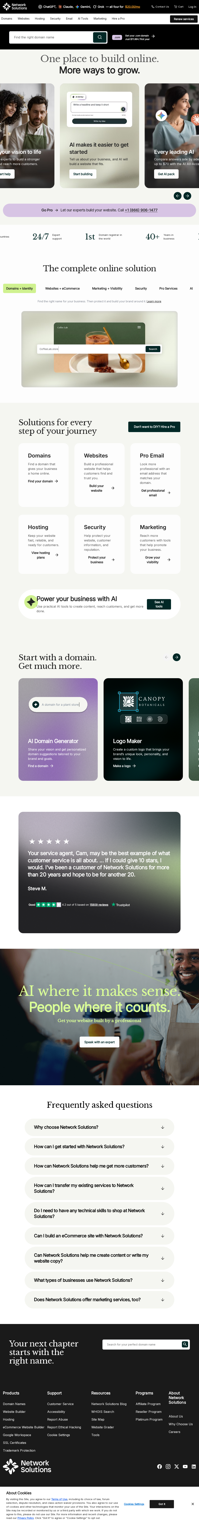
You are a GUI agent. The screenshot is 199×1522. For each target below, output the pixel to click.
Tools (95, 1435)
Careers (174, 1432)
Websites (24, 18)
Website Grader (102, 1427)
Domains (6, 18)
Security (55, 18)
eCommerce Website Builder (24, 1427)
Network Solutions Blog (109, 1404)
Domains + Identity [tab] (19, 288)
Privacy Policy (25, 1517)
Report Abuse (57, 1419)
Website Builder (14, 1412)
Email (69, 18)
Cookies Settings (134, 1504)
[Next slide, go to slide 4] (187, 196)
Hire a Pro (118, 18)
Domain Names (14, 1404)
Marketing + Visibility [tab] (107, 288)
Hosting (40, 18)
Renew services (184, 19)
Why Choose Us (181, 1424)
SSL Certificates (14, 1443)
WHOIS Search (102, 1412)
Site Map (97, 1419)
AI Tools (83, 18)
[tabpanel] (99, 340)
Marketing (100, 18)
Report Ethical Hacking (64, 1427)
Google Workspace (17, 1435)
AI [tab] (191, 288)
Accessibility (56, 1412)
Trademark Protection (19, 1450)
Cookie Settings (58, 1435)
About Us (176, 1416)
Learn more (154, 301)
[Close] (193, 1504)
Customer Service (60, 1404)
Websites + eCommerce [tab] (62, 288)
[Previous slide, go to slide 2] (178, 196)
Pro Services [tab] (168, 288)
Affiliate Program (148, 1404)
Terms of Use (59, 1499)
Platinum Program (149, 1419)
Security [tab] (141, 288)
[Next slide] (177, 657)
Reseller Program (148, 1412)
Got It (162, 1504)
